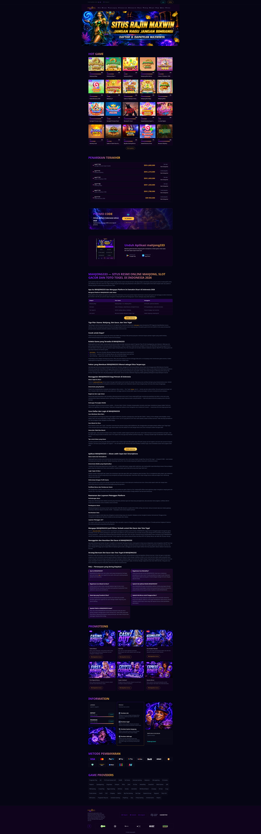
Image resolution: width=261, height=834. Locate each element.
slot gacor (136, 325)
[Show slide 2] (129, 44)
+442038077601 (163, 815)
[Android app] (98, 2)
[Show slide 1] (126, 44)
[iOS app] (100, 2)
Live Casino (92, 352)
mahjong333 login (98, 382)
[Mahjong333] (91, 7)
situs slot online (97, 531)
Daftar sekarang (130, 318)
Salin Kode (128, 222)
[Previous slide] (88, 29)
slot (99, 575)
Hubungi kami (151, 741)
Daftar (170, 2)
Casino (132, 389)
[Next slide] (173, 29)
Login (163, 2)
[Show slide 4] (134, 44)
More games (130, 148)
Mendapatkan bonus (96, 657)
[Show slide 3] (132, 44)
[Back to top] (89, 826)
